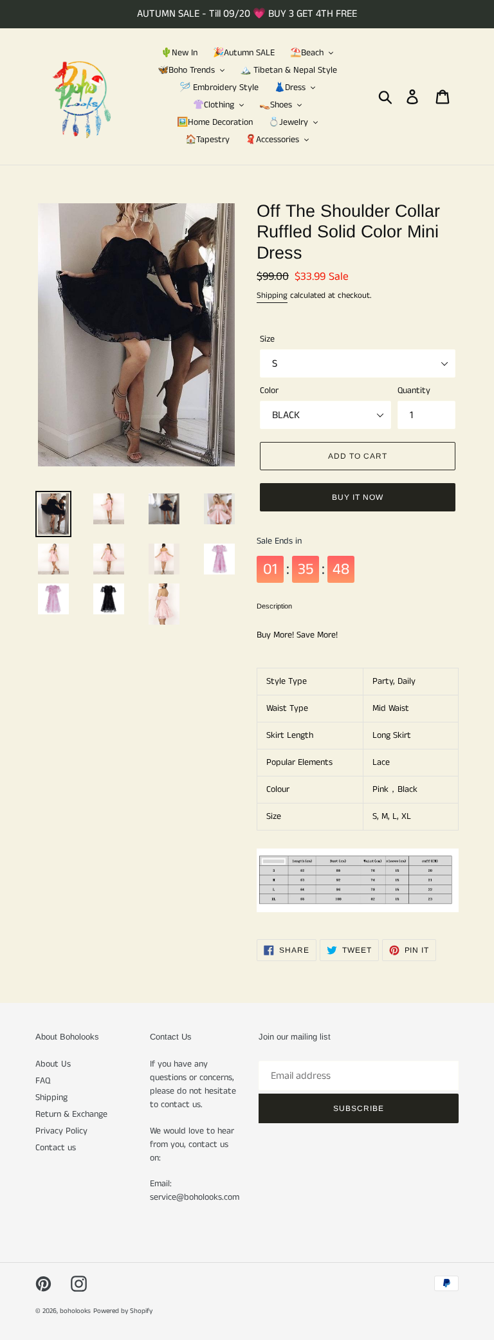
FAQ (42, 1080)
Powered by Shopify (122, 1311)
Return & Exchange (71, 1114)
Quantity (414, 390)
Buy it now (357, 497)
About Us (53, 1064)
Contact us (55, 1147)
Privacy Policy (61, 1130)
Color (269, 390)
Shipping (272, 295)
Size (267, 339)
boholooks (75, 1311)
